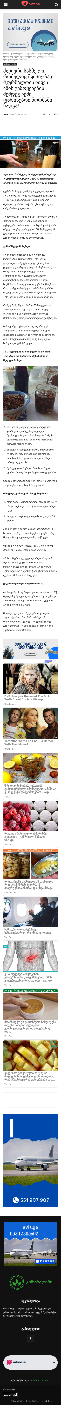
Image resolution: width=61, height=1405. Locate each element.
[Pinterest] (31, 1100)
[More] (40, 128)
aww (6, 114)
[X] (24, 1100)
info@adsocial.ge (40, 1380)
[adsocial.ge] (17, 1367)
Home (6, 53)
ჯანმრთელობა (17, 53)
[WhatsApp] (39, 1100)
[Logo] (30, 3)
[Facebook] (17, 1100)
